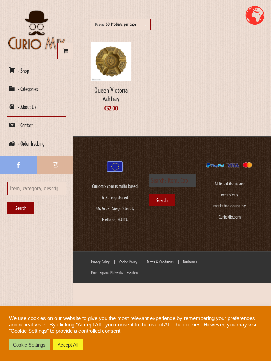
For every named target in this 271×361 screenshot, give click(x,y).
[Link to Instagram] (55, 165)
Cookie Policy (127, 261)
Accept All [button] (68, 345)
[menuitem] (36, 71)
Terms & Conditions (160, 261)
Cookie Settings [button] (29, 345)
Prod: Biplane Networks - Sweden (114, 272)
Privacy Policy (100, 261)
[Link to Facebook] (18, 165)
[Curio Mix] (36, 29)
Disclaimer (190, 261)
